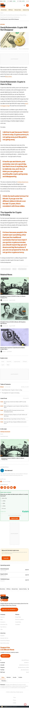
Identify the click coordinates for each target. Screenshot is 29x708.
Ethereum (25, 361)
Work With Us (3, 627)
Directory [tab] (4, 680)
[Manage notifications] (25, 704)
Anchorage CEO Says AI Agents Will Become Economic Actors (15, 422)
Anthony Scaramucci (5, 431)
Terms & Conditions (19, 619)
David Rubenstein (4, 436)
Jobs (1, 629)
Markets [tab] (9, 677)
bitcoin (1, 434)
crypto (2, 364)
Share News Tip (3, 624)
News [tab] (3, 677)
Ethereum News (18, 9)
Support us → (5, 655)
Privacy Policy (18, 617)
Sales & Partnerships (4, 643)
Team (1, 619)
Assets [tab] (14, 677)
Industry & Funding (23, 589)
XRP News (10, 9)
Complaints (17, 624)
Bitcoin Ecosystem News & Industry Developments (9, 17)
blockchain (9, 361)
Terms (14, 697)
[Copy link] (14, 487)
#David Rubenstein (22, 269)
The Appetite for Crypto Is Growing (10, 392)
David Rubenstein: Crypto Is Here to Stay (12, 390)
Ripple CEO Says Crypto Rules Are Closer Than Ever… (15, 419)
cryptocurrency (17, 361)
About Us (2, 617)
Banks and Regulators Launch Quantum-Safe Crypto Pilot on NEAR (16, 406)
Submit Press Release (5, 640)
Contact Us (2, 622)
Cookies (14, 702)
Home (1, 13)
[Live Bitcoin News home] (3, 5)
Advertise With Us (4, 638)
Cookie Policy (18, 622)
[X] (1, 487)
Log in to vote (14, 518)
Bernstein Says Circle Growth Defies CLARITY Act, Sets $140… (15, 402)
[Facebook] (5, 487)
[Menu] (27, 5)
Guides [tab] (20, 677)
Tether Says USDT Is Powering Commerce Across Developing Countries (14, 411)
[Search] (24, 5)
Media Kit (2, 635)
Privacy (14, 700)
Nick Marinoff (8, 470)
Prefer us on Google (5, 481)
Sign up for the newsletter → (9, 609)
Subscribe (6, 558)
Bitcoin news (8, 76)
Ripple (8, 364)
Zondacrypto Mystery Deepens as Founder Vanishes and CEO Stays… (15, 415)
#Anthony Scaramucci (5, 269)
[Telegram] (11, 487)
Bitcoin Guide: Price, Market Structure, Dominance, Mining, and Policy (13, 15)
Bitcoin (2, 386)
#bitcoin (14, 269)
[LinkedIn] (8, 487)
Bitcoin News (4, 9)
